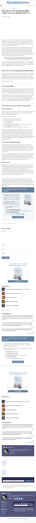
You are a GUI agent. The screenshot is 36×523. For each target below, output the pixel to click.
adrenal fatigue (16, 41)
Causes (8, 223)
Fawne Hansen (14, 8)
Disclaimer (4, 462)
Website (3, 253)
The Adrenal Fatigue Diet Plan (11, 297)
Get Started (4, 470)
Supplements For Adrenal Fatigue (12, 301)
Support (3, 474)
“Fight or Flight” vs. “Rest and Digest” (12, 305)
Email (3, 249)
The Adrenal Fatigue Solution (8, 348)
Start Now (17, 281)
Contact (3, 465)
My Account (4, 471)
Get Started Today (18, 217)
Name (3, 245)
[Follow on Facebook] (15, 499)
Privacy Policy (4, 461)
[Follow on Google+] (17, 499)
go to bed (31, 74)
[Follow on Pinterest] (19, 499)
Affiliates (4, 473)
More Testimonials (29, 333)
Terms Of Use (4, 463)
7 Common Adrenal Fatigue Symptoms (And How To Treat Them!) (17, 289)
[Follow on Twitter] (22, 499)
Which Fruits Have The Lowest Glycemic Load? (14, 293)
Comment (4, 231)
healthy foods (14, 74)
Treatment (12, 223)
